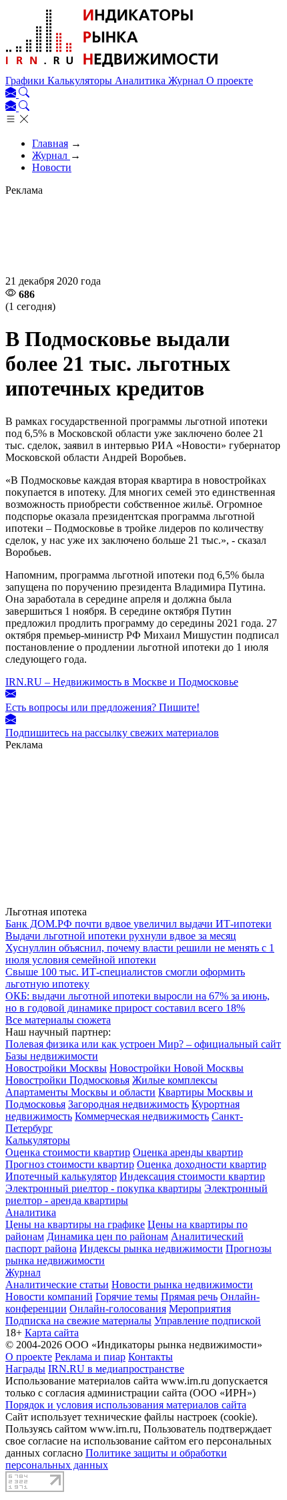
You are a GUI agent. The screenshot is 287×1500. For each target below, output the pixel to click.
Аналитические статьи (57, 1284)
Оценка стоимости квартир (67, 1152)
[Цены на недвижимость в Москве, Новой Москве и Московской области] (112, 68)
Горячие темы (126, 1296)
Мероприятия (200, 1308)
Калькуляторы (81, 80)
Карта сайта (52, 1332)
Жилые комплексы (175, 1080)
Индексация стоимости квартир (192, 1176)
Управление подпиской (207, 1320)
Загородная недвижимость (128, 1104)
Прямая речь (189, 1296)
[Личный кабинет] (12, 94)
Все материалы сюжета (58, 1020)
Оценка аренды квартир (188, 1152)
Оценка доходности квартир (201, 1164)
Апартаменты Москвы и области (80, 1092)
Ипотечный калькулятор (61, 1176)
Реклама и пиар (90, 1356)
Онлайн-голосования (117, 1308)
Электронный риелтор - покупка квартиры (103, 1188)
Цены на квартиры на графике (75, 1224)
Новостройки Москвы (56, 1068)
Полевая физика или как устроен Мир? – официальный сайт (143, 1044)
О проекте (229, 80)
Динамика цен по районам (107, 1236)
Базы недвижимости (51, 1056)
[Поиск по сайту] (24, 94)
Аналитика (141, 80)
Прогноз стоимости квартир (69, 1164)
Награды (25, 1368)
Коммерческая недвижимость (142, 1116)
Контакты (150, 1356)
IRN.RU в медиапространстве (116, 1368)
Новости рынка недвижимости (182, 1284)
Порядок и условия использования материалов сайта (125, 1404)
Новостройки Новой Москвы (176, 1068)
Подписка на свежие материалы (78, 1320)
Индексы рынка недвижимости (151, 1248)
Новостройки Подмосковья (67, 1080)
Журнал (187, 80)
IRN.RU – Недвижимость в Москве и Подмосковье (121, 682)
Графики (26, 80)
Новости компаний (49, 1296)
